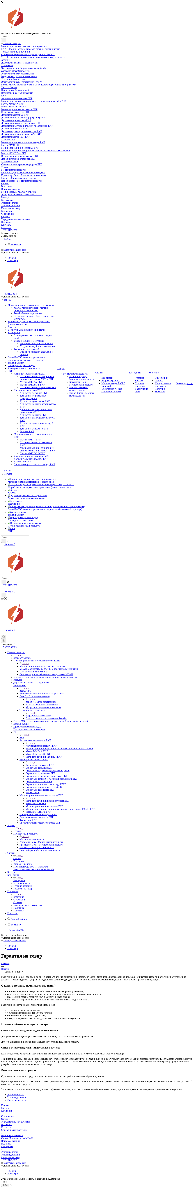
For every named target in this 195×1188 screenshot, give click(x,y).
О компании (7, 1116)
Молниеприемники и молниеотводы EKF (47, 800)
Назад (19, 655)
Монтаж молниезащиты (32, 839)
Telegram (11, 257)
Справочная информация (14, 1130)
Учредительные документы (15, 1121)
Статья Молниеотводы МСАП (17, 1138)
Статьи (17, 858)
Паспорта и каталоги (12, 1135)
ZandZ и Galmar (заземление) (41, 702)
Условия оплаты (9, 1152)
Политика (6, 1124)
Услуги (17, 831)
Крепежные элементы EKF (40, 765)
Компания (18, 897)
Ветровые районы (10, 1141)
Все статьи (6, 1143)
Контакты (6, 1127)
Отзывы (5, 1119)
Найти (5, 1185)
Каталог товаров (22, 658)
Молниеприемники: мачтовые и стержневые (43, 666)
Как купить (19, 880)
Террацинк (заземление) (38, 715)
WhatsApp (12, 260)
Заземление (25, 691)
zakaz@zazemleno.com (15, 249)
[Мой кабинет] (2, 588)
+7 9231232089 (9, 230)
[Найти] (3, 40)
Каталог (5, 1105)
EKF (22, 737)
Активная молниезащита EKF (41, 745)
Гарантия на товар (10, 1157)
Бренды (5, 1108)
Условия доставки (10, 1154)
